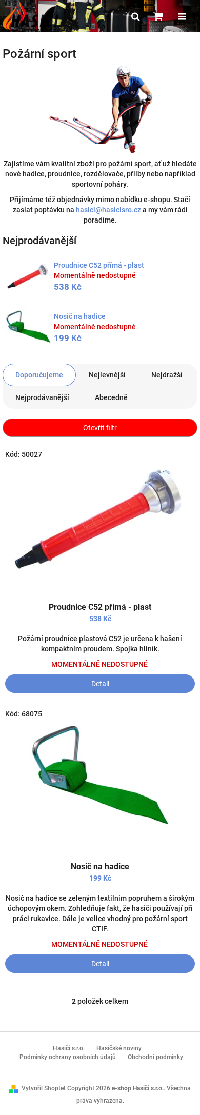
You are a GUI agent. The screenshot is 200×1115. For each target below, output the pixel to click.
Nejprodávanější (42, 397)
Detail (100, 684)
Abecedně (111, 397)
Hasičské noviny (119, 1048)
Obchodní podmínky (155, 1057)
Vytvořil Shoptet (44, 1088)
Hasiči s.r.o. (69, 1048)
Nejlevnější (107, 375)
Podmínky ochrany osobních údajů (67, 1057)
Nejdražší (167, 375)
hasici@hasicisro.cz (108, 210)
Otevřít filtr (100, 428)
